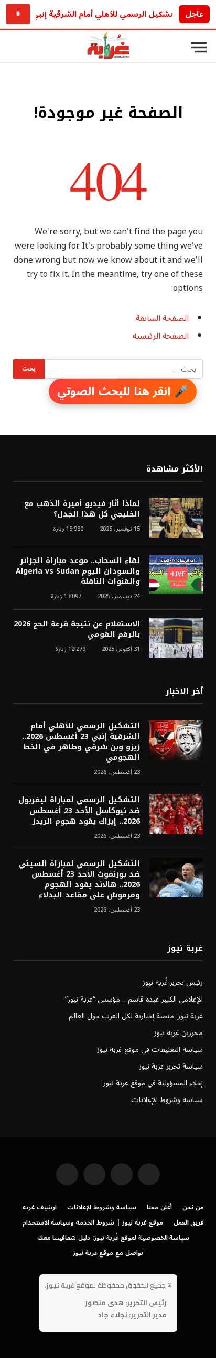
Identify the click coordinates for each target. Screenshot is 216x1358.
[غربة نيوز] (108, 47)
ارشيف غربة (40, 1207)
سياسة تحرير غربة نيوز (171, 1066)
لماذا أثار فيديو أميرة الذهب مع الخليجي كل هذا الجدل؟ (82, 509)
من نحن (193, 1207)
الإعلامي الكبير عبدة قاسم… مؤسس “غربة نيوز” (134, 999)
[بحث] (15, 47)
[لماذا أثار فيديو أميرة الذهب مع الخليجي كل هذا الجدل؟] (176, 518)
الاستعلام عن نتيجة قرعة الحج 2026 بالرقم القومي (77, 629)
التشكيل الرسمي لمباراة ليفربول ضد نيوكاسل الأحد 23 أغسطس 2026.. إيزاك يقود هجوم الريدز (79, 810)
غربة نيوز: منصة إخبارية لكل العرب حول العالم (136, 1016)
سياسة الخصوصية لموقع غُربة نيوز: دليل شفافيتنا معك (113, 1237)
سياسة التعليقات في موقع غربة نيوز (150, 1049)
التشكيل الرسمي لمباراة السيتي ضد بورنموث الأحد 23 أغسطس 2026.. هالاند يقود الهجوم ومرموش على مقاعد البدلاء (79, 879)
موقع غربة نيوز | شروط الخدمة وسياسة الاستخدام (93, 1222)
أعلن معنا (159, 1207)
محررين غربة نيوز (178, 1032)
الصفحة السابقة (162, 318)
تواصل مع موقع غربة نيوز (108, 1253)
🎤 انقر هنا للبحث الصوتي (122, 391)
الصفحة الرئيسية (161, 336)
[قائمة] (199, 47)
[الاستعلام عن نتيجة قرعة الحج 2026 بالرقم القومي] (176, 638)
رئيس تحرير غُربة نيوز (173, 982)
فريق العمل (189, 1222)
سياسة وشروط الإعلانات (167, 1099)
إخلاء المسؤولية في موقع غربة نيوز (153, 1083)
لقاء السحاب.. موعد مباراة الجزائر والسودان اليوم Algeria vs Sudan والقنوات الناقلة (78, 571)
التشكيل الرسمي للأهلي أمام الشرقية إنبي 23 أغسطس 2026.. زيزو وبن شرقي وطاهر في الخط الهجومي (81, 742)
